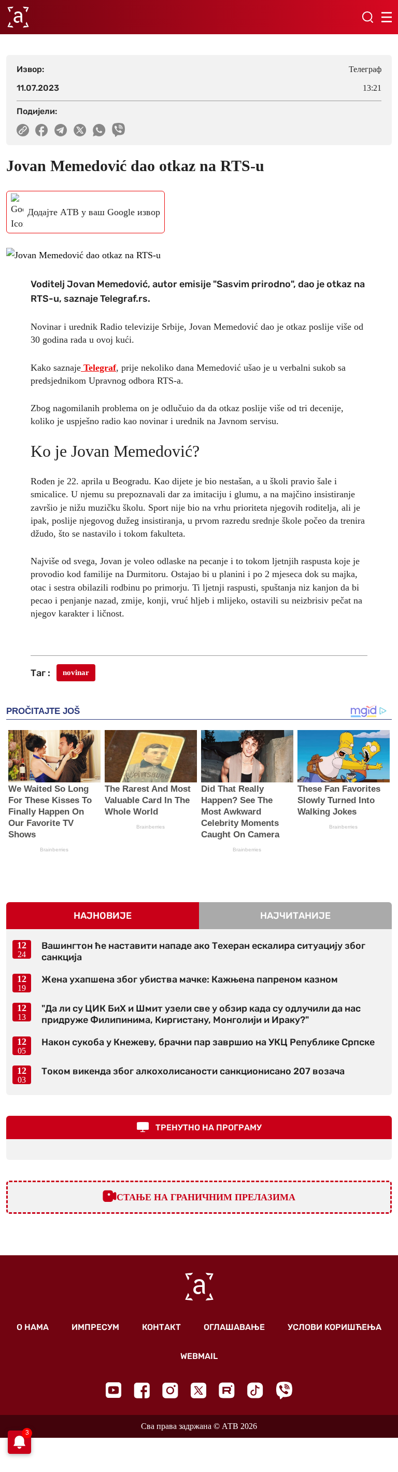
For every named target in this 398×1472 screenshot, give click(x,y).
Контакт (161, 1327)
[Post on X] (80, 130)
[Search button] (367, 17)
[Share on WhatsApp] (99, 130)
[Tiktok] (255, 1390)
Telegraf (98, 367)
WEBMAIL (199, 1356)
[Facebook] (142, 1390)
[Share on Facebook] (41, 130)
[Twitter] (198, 1390)
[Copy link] (23, 130)
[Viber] (284, 1390)
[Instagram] (170, 1390)
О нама (33, 1327)
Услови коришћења (334, 1327)
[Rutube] (227, 1390)
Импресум (95, 1327)
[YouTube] (113, 1390)
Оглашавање (234, 1327)
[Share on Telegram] (60, 130)
